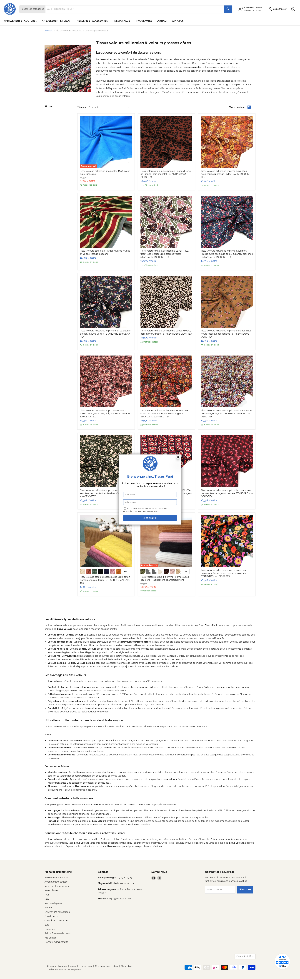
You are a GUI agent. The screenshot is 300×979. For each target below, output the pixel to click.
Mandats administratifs (56, 942)
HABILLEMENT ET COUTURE (20, 20)
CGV (47, 899)
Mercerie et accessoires (57, 886)
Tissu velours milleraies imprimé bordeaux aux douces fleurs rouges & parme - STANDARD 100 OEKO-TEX (227, 493)
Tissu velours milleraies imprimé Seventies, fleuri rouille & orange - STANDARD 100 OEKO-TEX (226, 174)
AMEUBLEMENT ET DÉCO (56, 20)
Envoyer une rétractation (57, 912)
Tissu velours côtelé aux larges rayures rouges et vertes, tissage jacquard (105, 252)
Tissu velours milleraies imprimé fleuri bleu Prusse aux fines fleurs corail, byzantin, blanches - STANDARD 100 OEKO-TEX (227, 253)
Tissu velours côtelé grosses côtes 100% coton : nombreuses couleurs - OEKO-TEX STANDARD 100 (105, 579)
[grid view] (249, 107)
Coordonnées (51, 916)
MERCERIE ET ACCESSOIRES (92, 20)
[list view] (253, 107)
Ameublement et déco (56, 882)
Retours (48, 907)
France (243, 956)
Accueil (48, 30)
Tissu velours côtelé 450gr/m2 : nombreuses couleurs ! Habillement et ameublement (164, 578)
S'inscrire (245, 889)
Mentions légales (53, 903)
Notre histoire (51, 890)
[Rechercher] (228, 9)
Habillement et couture (56, 877)
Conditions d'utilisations (57, 920)
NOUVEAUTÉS (144, 20)
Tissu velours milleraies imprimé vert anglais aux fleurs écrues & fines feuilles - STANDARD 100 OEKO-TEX (105, 493)
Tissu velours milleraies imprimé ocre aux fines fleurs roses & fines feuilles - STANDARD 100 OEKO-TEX (226, 333)
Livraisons (50, 929)
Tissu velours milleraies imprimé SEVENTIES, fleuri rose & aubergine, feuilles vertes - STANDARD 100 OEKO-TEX (164, 253)
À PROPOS (178, 20)
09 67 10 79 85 (254, 10)
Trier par (81, 107)
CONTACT (162, 20)
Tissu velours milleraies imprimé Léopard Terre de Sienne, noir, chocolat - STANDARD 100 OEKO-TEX (165, 174)
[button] (278, 9)
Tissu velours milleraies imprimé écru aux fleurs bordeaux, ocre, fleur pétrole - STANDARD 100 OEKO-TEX (226, 413)
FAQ (47, 894)
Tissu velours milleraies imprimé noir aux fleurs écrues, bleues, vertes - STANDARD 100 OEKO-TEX (105, 333)
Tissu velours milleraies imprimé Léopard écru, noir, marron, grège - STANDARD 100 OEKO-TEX (166, 332)
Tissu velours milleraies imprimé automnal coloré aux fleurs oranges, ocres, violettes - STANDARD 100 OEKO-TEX (224, 573)
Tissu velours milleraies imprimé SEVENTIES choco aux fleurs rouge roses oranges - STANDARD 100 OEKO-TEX (164, 413)
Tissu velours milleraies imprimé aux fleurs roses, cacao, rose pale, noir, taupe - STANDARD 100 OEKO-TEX (106, 413)
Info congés (50, 937)
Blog (47, 924)
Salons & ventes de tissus (57, 933)
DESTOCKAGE (122, 20)
